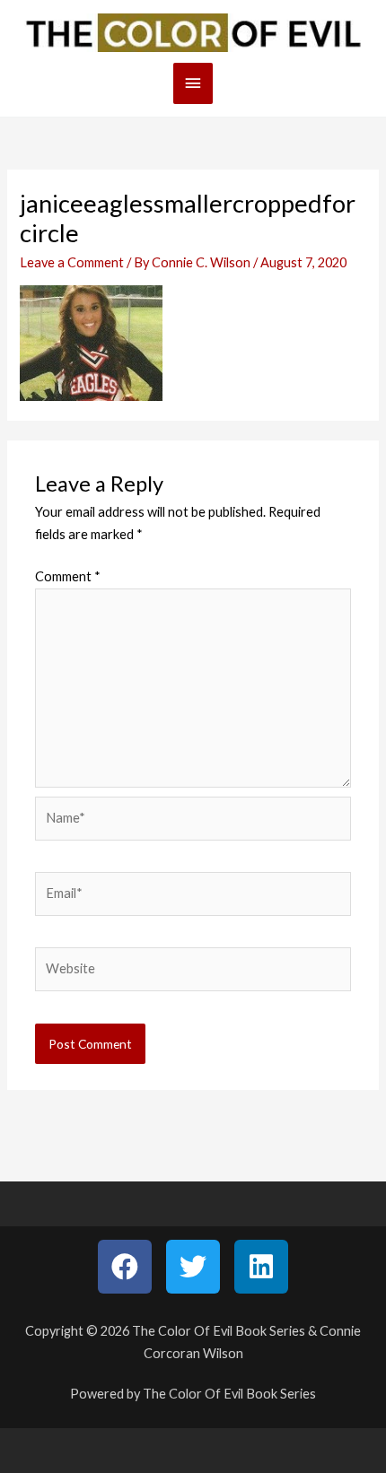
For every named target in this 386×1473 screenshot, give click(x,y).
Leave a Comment (72, 262)
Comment (68, 576)
